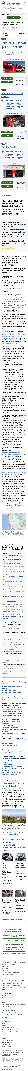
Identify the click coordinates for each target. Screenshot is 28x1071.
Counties (5, 970)
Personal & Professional (10, 1030)
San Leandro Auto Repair (10, 727)
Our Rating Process (8, 964)
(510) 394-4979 (7, 78)
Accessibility (6, 1046)
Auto (3, 1025)
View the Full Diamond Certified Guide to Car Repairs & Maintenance (14, 920)
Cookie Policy (6, 1044)
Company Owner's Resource (12, 1013)
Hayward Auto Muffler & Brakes (12, 708)
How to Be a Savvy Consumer (12, 985)
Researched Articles (20, 50)
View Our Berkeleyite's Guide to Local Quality (14, 834)
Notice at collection (7, 1069)
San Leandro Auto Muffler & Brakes (13, 710)
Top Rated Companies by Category (14, 962)
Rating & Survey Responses (9, 50)
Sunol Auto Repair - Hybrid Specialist (14, 733)
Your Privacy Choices (12, 1066)
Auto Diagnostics (7, 764)
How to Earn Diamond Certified (13, 1015)
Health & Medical (8, 1028)
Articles (4, 989)
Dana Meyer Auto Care (9, 343)
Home (4, 1023)
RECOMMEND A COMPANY (14, 940)
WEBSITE (22, 82)
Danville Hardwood (8, 743)
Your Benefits (6, 996)
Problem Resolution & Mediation (13, 987)
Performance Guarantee (12, 311)
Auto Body (5, 762)
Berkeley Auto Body (8, 696)
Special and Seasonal (9, 1032)
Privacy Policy (7, 1042)
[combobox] (15, 11)
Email (7, 82)
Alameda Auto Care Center (15, 576)
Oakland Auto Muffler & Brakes (12, 713)
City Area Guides (7, 1034)
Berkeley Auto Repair (9, 690)
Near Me (5, 966)
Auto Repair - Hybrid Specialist (12, 766)
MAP (18, 82)
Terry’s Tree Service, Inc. (10, 747)
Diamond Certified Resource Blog (13, 981)
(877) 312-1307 (6, 1056)
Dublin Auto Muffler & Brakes (11, 715)
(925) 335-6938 (7, 182)
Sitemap (5, 968)
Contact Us (5, 1006)
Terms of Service (7, 1040)
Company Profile (9, 52)
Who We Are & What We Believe (13, 1004)
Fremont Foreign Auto (14, 559)
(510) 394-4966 (7, 131)
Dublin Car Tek (11, 601)
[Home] (3, 4)
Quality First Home (8, 749)
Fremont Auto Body (8, 725)
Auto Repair (6, 770)
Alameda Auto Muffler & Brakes (12, 711)
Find (13, 17)
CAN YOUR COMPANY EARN (14, 948)
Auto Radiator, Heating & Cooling (13, 768)
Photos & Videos (9, 54)
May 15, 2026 (7, 34)
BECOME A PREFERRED (14, 930)
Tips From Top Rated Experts (12, 983)
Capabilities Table (20, 53)
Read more (5, 31)
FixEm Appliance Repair (9, 745)
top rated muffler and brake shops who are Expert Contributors (15, 305)
